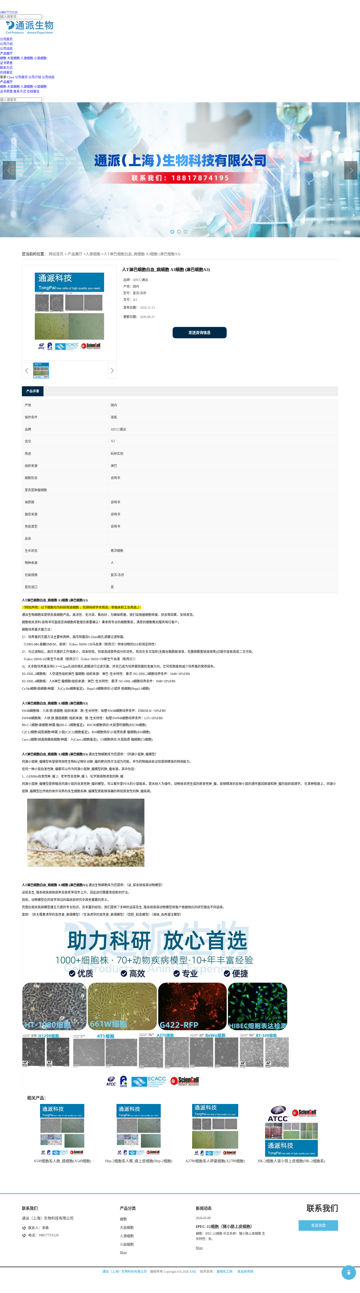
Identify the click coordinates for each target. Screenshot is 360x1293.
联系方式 (19, 91)
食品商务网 (245, 1271)
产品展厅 (6, 82)
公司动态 (48, 77)
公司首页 (21, 77)
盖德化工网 (224, 1271)
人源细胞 (27, 58)
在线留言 (33, 91)
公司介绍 (34, 77)
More (123, 1252)
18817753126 (8, 12)
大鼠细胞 (13, 58)
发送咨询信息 (199, 333)
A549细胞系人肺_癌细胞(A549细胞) (62, 1161)
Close (10, 77)
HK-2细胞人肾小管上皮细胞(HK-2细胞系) (291, 1161)
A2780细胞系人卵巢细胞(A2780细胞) (215, 1161)
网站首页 (56, 254)
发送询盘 (318, 1225)
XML (193, 1271)
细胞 (3, 58)
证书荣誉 (6, 91)
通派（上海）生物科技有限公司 (125, 1271)
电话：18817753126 (43, 1235)
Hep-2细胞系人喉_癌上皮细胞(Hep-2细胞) (138, 1161)
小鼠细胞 (40, 58)
